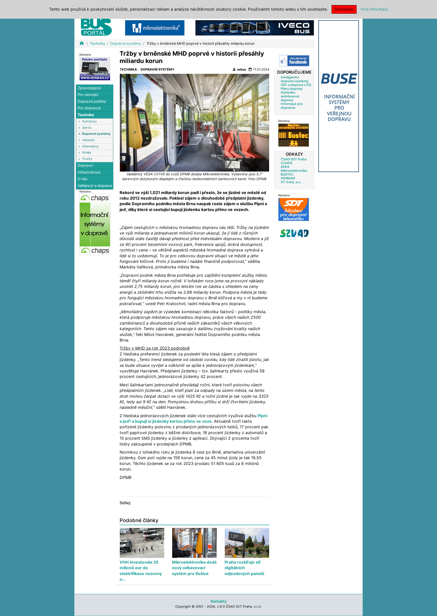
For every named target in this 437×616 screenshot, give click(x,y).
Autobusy (89, 121)
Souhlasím (344, 9)
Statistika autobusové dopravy (290, 96)
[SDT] (293, 209)
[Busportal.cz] (96, 26)
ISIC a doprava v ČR (296, 85)
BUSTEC (287, 174)
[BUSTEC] (293, 135)
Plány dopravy (291, 89)
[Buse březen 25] (338, 96)
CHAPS (286, 163)
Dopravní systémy (125, 43)
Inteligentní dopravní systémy (294, 79)
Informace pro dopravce (292, 106)
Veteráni (88, 140)
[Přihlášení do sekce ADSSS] (294, 233)
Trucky (87, 159)
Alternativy (90, 146)
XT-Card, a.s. (291, 182)
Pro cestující (88, 94)
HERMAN (288, 178)
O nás (83, 179)
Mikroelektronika (294, 171)
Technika (97, 43)
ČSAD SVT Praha (294, 159)
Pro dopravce (89, 108)
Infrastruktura (89, 172)
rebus (239, 69)
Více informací (374, 9)
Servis (87, 128)
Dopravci (85, 165)
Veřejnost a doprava (95, 185)
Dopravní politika (92, 101)
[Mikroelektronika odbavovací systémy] (155, 27)
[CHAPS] (94, 224)
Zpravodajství (89, 88)
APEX (285, 167)
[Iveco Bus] (254, 27)
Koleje (86, 153)
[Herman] (94, 68)
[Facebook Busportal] (294, 61)
